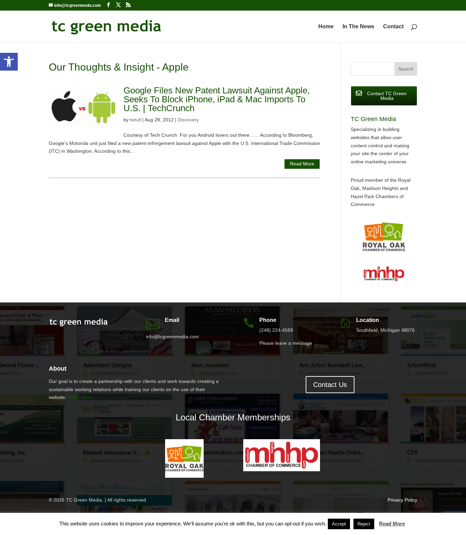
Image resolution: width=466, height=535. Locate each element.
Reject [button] (364, 523)
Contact (393, 26)
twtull (135, 119)
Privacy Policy (402, 500)
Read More (302, 163)
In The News (358, 26)
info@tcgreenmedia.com (172, 336)
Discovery (188, 119)
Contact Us (330, 384)
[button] (9, 62)
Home (326, 26)
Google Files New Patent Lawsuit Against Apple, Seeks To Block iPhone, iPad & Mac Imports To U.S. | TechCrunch (216, 99)
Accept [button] (339, 523)
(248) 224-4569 (276, 330)
